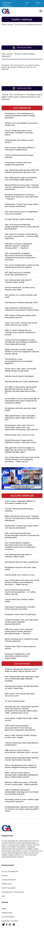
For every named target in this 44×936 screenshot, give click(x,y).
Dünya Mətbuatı (9, 880)
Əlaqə (4, 909)
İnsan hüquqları (8, 888)
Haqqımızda (7, 913)
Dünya (4, 876)
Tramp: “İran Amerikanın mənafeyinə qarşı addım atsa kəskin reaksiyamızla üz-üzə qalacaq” (22, 96)
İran (3, 896)
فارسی (26, 4)
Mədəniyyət (7, 884)
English (38, 4)
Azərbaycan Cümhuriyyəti (13, 892)
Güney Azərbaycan (10, 871)
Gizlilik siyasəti (8, 917)
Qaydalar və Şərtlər (10, 921)
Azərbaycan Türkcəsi (7, 4)
